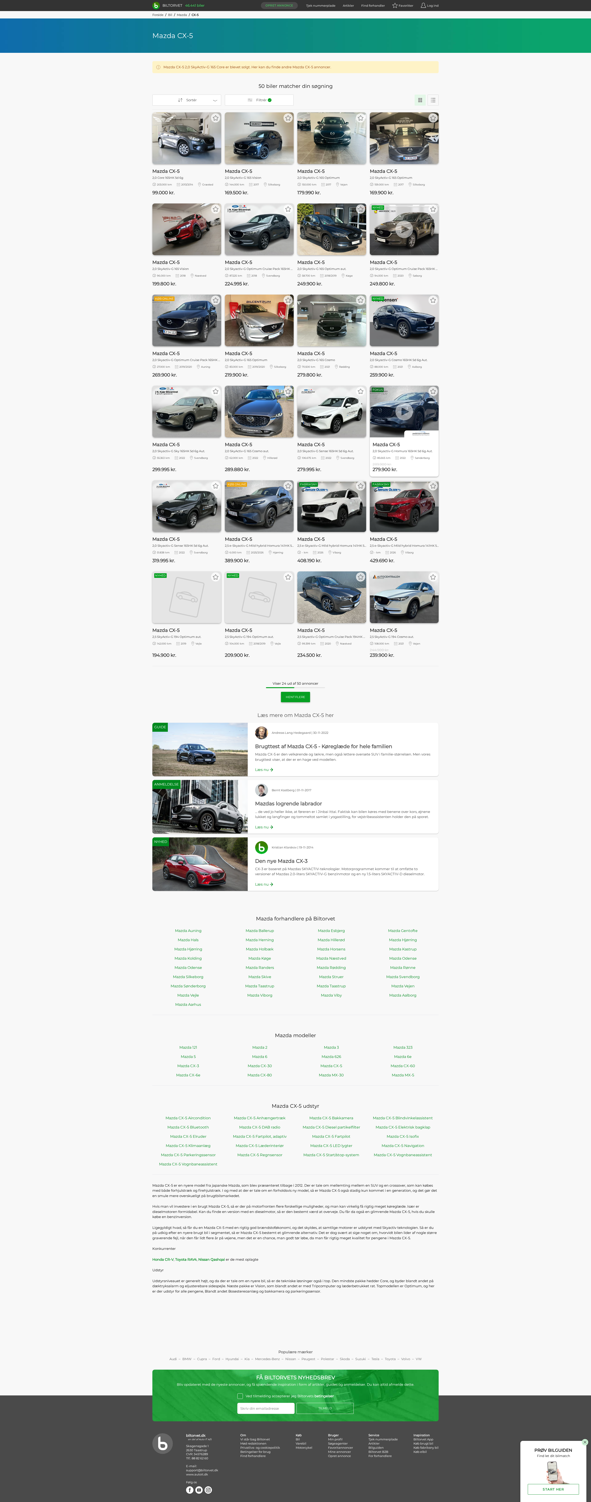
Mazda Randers (260, 967)
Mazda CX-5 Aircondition (188, 1118)
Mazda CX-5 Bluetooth (188, 1127)
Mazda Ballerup (260, 931)
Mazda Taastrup (259, 986)
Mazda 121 (188, 1047)
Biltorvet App (423, 1439)
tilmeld (325, 1408)
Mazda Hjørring (403, 940)
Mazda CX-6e (188, 1075)
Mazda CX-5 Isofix (403, 1136)
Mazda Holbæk (260, 949)
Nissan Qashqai (211, 1259)
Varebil (301, 1443)
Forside (157, 15)
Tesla (375, 1359)
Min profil (335, 1439)
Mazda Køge (259, 958)
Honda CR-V (163, 1259)
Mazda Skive (259, 977)
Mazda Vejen (403, 986)
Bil (170, 15)
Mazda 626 (331, 1056)
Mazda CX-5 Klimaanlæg (188, 1146)
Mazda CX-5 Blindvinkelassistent (403, 1118)
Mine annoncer (339, 1452)
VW (419, 1359)
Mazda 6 (259, 1056)
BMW (187, 1359)
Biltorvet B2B (378, 1452)
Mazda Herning (260, 940)
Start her (553, 1489)
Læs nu (262, 769)
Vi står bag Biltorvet (255, 1439)
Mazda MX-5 (403, 1075)
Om (243, 1435)
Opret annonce (279, 5)
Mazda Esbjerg (331, 931)
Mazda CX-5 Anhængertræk (260, 1118)
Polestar (327, 1359)
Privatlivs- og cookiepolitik (260, 1447)
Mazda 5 (188, 1056)
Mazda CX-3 (188, 1066)
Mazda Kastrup (403, 949)
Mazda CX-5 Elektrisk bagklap (403, 1127)
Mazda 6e (403, 1056)
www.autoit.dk (197, 1474)
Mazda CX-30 (260, 1066)
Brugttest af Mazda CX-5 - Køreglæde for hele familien (323, 746)
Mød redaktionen (253, 1443)
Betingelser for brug (255, 1452)
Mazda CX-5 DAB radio (259, 1127)
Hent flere (295, 697)
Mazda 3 (331, 1047)
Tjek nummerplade (320, 5)
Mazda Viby (331, 995)
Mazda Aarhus (188, 1004)
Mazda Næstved (331, 958)
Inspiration (421, 1435)
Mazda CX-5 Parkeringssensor (188, 1155)
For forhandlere (380, 1456)
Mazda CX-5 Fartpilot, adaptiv (260, 1136)
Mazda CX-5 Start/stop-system (331, 1155)
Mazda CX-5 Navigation (403, 1146)
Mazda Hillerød (331, 940)
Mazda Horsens (331, 949)
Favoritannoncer (340, 1447)
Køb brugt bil (423, 1443)
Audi (173, 1359)
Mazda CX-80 (259, 1075)
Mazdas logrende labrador (288, 803)
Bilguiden (376, 1447)
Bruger (333, 1435)
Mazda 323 (403, 1047)
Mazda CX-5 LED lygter (331, 1146)
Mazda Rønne (403, 967)
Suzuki (360, 1359)
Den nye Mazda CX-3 (281, 861)
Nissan (290, 1359)
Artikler (348, 5)
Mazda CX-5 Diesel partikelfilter (331, 1127)
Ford (216, 1359)
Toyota (390, 1359)
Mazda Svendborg (403, 977)
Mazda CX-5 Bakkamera (331, 1118)
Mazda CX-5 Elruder (188, 1136)
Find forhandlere (253, 1456)
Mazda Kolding (188, 958)
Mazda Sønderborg (188, 986)
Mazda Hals (188, 940)
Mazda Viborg (259, 995)
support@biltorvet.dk (202, 1470)
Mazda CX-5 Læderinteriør (260, 1146)
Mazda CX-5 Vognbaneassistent (403, 1155)
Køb (299, 1435)
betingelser (324, 1396)
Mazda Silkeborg (188, 977)
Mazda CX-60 (403, 1066)
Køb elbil (420, 1452)
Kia (247, 1359)
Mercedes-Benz (267, 1359)
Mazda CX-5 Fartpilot (331, 1136)
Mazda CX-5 (331, 1066)
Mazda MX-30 (331, 1075)
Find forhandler (373, 5)
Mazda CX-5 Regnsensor (259, 1155)
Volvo (405, 1359)
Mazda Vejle (188, 995)
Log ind (433, 5)
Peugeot (308, 1359)
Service (373, 1435)
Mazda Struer (331, 977)
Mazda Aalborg (402, 995)
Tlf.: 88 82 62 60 (197, 1458)
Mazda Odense (403, 958)
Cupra (202, 1359)
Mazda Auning (188, 931)
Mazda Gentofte (403, 931)
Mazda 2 (259, 1047)
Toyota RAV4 (186, 1259)
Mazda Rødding (331, 967)
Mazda (182, 15)
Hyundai (232, 1359)
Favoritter (406, 5)
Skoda (345, 1359)
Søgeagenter (338, 1443)
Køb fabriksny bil (426, 1447)
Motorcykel (304, 1447)
